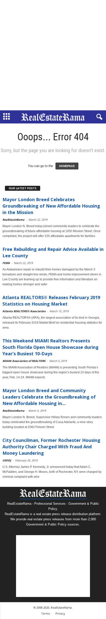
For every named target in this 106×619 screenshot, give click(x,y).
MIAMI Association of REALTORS (23, 361)
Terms (45, 613)
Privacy (60, 613)
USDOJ (6, 460)
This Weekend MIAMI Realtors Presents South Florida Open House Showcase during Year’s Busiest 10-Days (50, 347)
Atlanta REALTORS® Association (24, 311)
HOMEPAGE (67, 166)
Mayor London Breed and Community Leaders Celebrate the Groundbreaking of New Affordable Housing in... (49, 396)
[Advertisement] (53, 55)
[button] (98, 117)
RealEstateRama (13, 219)
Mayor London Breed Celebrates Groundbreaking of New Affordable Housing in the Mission (51, 205)
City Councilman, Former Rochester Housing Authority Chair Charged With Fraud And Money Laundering (51, 446)
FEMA (6, 263)
